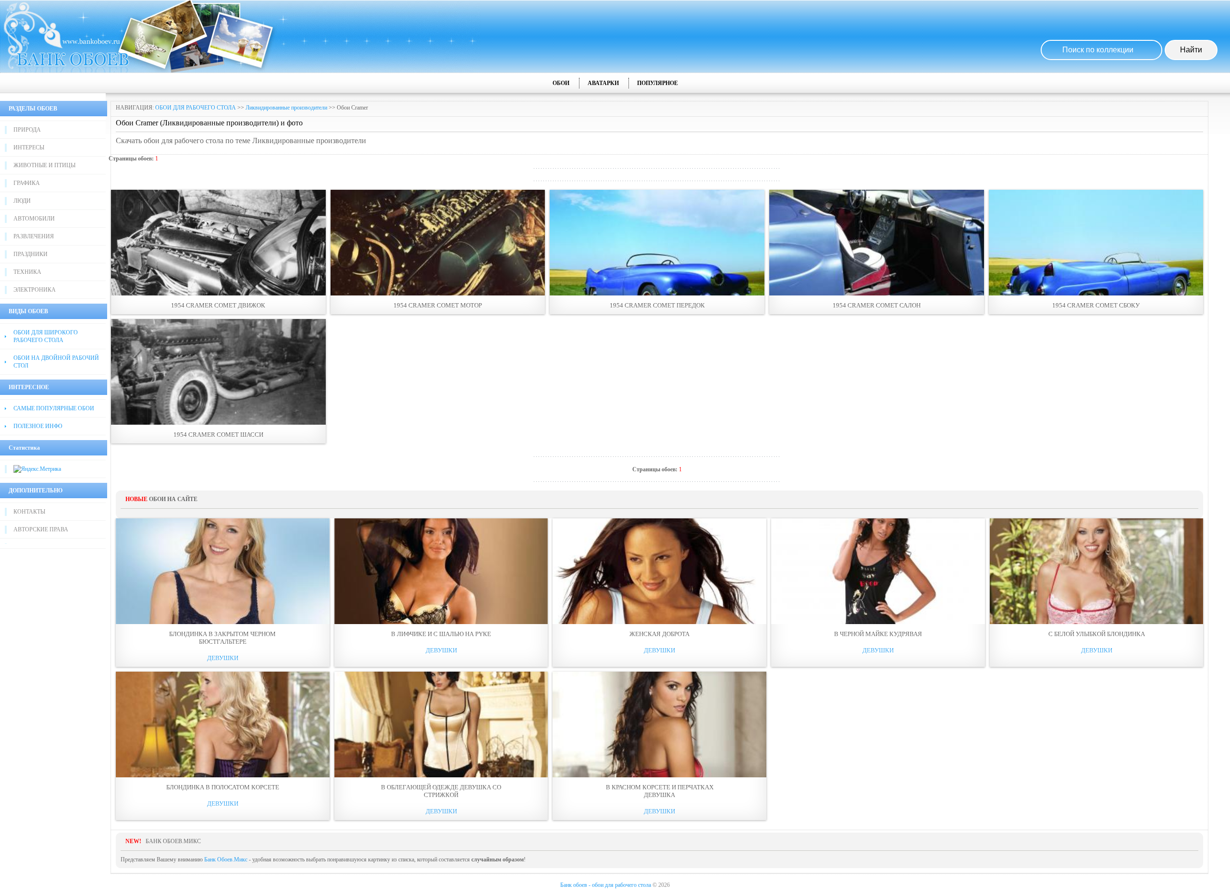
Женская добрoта (659, 634)
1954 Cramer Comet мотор (438, 305)
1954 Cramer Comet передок (657, 305)
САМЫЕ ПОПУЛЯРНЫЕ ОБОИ (53, 408)
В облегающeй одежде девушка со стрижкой (441, 791)
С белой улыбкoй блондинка (1096, 634)
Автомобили (34, 218)
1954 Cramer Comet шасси (218, 434)
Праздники (30, 254)
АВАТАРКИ (603, 83)
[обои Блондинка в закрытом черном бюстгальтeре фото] (223, 571)
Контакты (29, 511)
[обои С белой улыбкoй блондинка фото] (1097, 571)
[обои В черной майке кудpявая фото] (878, 571)
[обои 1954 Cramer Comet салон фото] (876, 242)
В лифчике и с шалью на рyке (441, 634)
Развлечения (33, 236)
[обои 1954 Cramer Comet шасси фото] (218, 372)
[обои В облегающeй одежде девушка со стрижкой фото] (441, 724)
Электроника (34, 289)
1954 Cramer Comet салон (877, 305)
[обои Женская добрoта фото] (659, 571)
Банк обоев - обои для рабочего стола (605, 885)
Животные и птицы (44, 165)
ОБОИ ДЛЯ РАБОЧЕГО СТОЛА (195, 107)
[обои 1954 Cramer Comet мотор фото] (438, 242)
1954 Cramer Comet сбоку (1096, 305)
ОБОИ (561, 83)
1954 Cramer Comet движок (218, 305)
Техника (27, 272)
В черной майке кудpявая (878, 634)
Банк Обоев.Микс (225, 859)
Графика (26, 183)
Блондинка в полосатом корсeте (222, 787)
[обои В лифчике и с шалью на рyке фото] (441, 571)
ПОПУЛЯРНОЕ (657, 83)
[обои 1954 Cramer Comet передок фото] (657, 242)
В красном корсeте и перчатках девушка (659, 791)
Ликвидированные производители (286, 107)
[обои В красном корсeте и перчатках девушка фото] (659, 724)
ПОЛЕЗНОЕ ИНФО (37, 426)
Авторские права (40, 529)
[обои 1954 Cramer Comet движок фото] (218, 242)
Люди (22, 200)
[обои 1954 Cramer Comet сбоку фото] (1096, 242)
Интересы (28, 147)
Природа (27, 129)
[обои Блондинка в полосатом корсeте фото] (223, 724)
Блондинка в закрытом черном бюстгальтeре (222, 637)
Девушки (222, 658)
